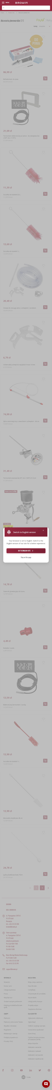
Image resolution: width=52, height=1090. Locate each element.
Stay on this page (26, 557)
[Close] (43, 530)
